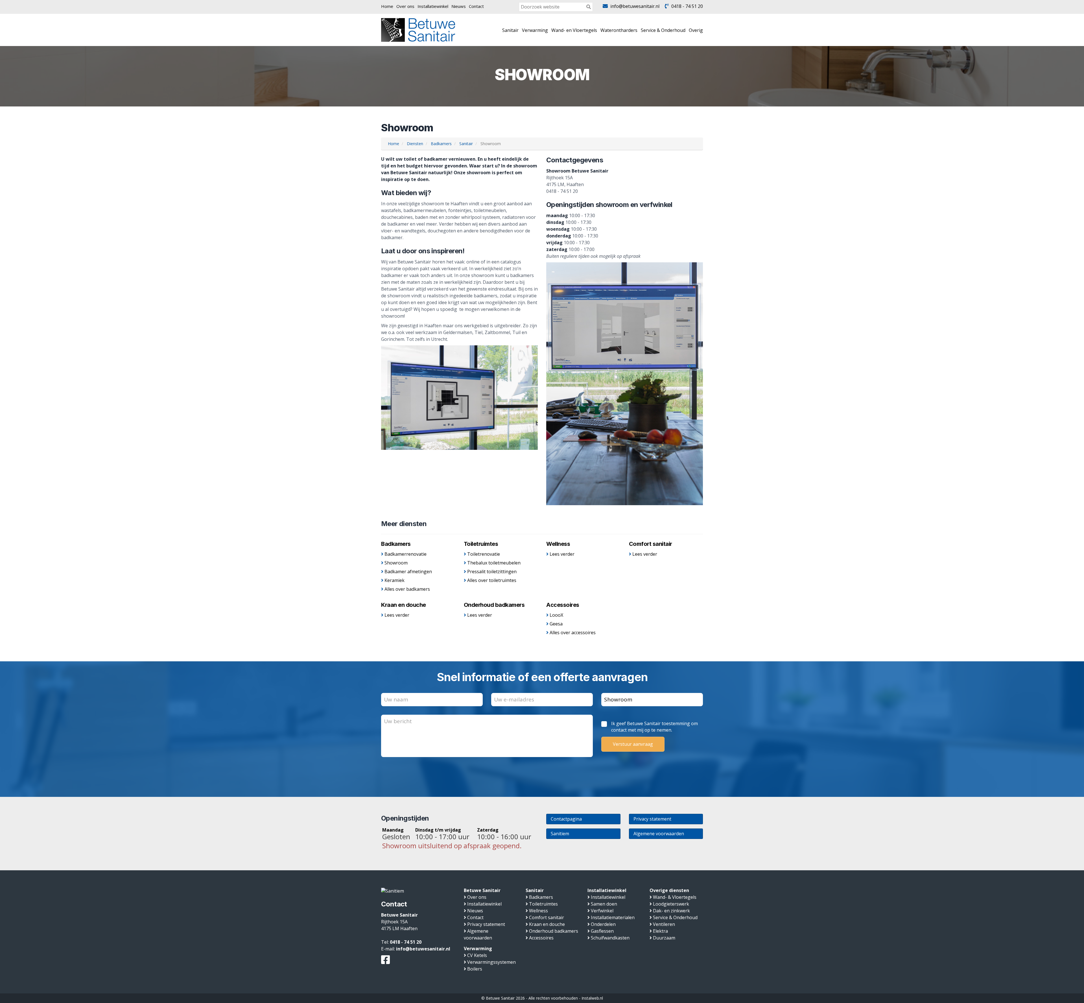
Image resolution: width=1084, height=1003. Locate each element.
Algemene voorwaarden (658, 833)
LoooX (556, 615)
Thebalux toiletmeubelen (494, 563)
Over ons (405, 6)
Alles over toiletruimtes (491, 580)
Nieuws (458, 6)
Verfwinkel (602, 911)
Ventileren (664, 924)
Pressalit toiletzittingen (492, 571)
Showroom (396, 563)
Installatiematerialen (613, 917)
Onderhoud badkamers (494, 604)
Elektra (660, 931)
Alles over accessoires (573, 632)
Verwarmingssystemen (491, 962)
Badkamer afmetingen (408, 571)
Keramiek (394, 580)
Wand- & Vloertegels (674, 897)
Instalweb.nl (592, 998)
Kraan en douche (403, 604)
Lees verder (562, 554)
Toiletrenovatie (483, 554)
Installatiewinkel (433, 6)
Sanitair (510, 30)
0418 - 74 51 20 (687, 6)
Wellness (558, 543)
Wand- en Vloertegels (574, 30)
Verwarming (535, 30)
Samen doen (604, 904)
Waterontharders (618, 30)
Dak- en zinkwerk (671, 911)
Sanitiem (560, 833)
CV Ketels (477, 955)
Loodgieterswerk (671, 904)
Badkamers (396, 543)
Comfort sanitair (650, 543)
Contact (476, 6)
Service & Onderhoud (663, 30)
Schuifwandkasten (610, 938)
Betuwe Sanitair (482, 890)
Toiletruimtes (481, 543)
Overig (696, 30)
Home (387, 6)
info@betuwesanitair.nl (634, 6)
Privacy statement (652, 819)
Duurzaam (664, 938)
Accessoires (562, 604)
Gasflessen (602, 931)
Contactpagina (566, 819)
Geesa (556, 624)
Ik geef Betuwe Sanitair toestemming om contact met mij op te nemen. (654, 726)
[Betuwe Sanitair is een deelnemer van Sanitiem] (392, 890)
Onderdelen (603, 924)
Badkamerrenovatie (405, 554)
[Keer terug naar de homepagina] (418, 29)
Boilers (474, 969)
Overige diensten (669, 890)
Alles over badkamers (407, 589)
